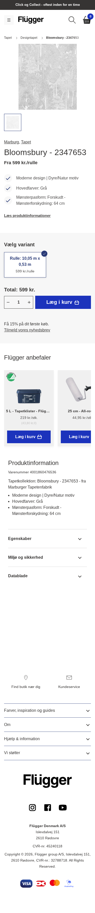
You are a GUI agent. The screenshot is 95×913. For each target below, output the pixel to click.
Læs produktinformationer (27, 215)
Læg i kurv (60, 302)
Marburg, (12, 142)
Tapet (26, 142)
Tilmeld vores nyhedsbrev (27, 330)
